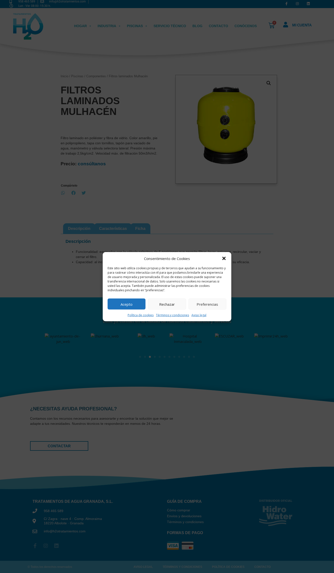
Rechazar (167, 304)
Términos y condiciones (172, 315)
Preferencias (207, 304)
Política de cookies (141, 315)
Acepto (127, 304)
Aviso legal (198, 315)
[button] (224, 258)
